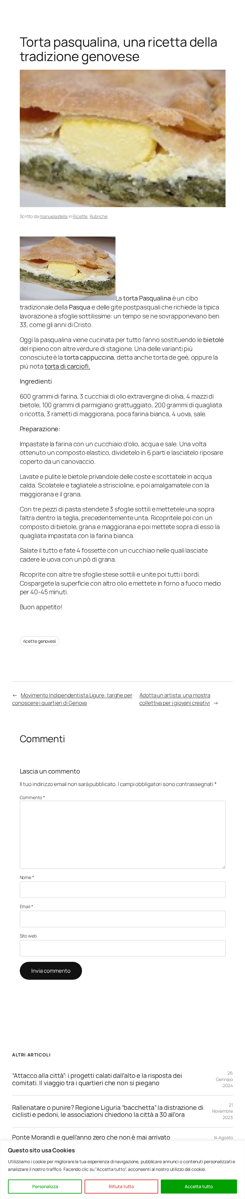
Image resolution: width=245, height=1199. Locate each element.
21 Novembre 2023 (222, 1111)
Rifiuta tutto (121, 1186)
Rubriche (99, 216)
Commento (32, 797)
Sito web (28, 936)
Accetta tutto (199, 1186)
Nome (27, 877)
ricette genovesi (39, 641)
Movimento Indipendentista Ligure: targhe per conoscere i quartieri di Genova (72, 698)
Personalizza (45, 1186)
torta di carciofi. (67, 366)
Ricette (80, 216)
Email (26, 906)
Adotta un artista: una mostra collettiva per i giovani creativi (174, 698)
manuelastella (54, 216)
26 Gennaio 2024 (224, 1079)
